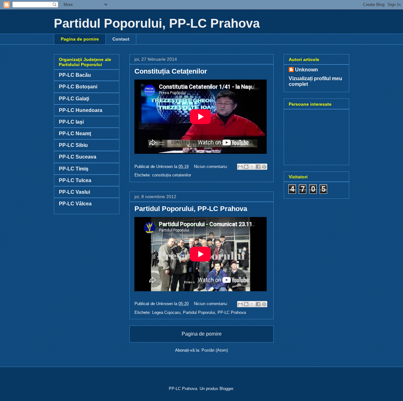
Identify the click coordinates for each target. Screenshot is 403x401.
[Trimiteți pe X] (252, 167)
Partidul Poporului (199, 312)
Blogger (226, 388)
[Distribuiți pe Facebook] (258, 167)
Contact (120, 39)
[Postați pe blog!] (246, 167)
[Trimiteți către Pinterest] (264, 167)
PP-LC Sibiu (73, 145)
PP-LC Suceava (77, 156)
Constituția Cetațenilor (170, 71)
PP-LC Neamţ (75, 133)
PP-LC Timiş (73, 168)
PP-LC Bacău (75, 75)
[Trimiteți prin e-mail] (240, 167)
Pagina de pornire (80, 39)
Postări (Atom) (215, 350)
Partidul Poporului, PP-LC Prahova (190, 209)
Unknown (306, 69)
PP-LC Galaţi (74, 98)
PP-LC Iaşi (71, 122)
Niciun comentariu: (211, 166)
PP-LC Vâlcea (75, 203)
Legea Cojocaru (166, 312)
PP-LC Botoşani (78, 86)
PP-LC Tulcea (75, 180)
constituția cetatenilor (171, 175)
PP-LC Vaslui (74, 192)
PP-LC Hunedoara (80, 110)
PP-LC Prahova (232, 312)
